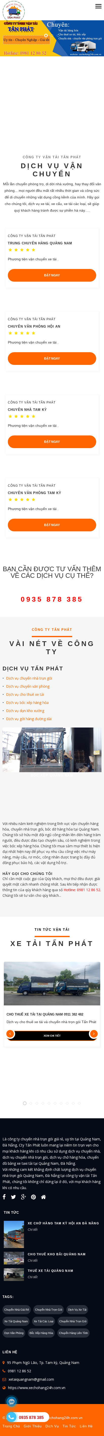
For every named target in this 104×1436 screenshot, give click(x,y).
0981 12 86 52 (19, 1371)
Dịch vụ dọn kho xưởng (25, 710)
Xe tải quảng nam (16, 1321)
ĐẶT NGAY (52, 275)
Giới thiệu (33, 1426)
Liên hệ (86, 1426)
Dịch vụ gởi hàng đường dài (28, 718)
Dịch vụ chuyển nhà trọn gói (29, 678)
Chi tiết (32, 1229)
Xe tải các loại (43, 1321)
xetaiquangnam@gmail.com (31, 1379)
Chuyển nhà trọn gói (48, 1309)
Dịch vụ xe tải (77, 1309)
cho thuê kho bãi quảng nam (57, 1254)
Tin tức (69, 1426)
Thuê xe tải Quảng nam (50, 1271)
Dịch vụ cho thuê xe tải (25, 694)
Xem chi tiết (52, 1035)
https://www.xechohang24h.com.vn (36, 1387)
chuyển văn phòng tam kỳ (34, 493)
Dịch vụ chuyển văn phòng (27, 686)
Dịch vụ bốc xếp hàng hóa (27, 702)
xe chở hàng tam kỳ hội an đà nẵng (63, 1223)
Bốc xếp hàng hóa (41, 1332)
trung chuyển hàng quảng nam (40, 243)
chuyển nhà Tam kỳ (27, 410)
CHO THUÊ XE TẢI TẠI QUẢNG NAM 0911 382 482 (45, 1014)
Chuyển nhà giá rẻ (16, 1309)
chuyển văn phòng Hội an (34, 326)
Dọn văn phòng (13, 1332)
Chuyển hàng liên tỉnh (73, 1332)
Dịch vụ (52, 1426)
